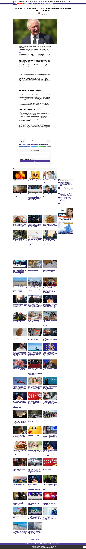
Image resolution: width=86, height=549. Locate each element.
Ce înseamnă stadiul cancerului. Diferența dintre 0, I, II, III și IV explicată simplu (19, 369)
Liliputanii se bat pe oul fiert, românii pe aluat (18, 337)
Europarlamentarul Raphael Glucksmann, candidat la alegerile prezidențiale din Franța (20, 195)
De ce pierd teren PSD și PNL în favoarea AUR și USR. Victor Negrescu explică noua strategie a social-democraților (66, 199)
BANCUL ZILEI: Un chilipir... (34, 435)
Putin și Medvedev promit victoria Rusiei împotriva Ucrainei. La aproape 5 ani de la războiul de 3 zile (19, 468)
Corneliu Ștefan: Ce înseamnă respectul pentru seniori (49, 419)
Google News (29, 141)
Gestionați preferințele (43, 543)
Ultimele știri (21, 1)
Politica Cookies (36, 543)
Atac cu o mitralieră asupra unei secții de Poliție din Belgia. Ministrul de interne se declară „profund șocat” (50, 502)
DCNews (15, 2)
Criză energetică (34, 1)
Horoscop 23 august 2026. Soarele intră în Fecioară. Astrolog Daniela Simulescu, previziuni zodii (66, 204)
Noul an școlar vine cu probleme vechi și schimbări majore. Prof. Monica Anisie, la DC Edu (34, 225)
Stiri (30, 6)
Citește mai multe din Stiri (35, 539)
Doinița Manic (45, 12)
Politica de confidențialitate (29, 543)
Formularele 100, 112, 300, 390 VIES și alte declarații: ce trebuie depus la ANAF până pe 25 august (50, 402)
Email (47, 146)
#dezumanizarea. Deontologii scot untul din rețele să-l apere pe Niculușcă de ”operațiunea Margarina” (39, 3)
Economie (40, 1)
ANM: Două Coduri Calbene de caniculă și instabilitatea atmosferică (34, 420)
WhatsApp (39, 146)
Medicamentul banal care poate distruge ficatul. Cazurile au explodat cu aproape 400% (19, 225)
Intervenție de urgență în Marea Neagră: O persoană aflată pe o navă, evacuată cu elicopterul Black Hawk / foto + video (34, 354)
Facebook (23, 146)
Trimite (35, 161)
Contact (49, 543)
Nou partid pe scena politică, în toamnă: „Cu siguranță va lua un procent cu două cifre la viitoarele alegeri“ (66, 184)
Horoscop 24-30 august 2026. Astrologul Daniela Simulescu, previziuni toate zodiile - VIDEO (34, 517)
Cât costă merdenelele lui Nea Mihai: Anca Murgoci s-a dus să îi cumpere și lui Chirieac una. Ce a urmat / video (50, 437)
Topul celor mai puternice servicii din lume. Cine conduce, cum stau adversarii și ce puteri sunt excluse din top (20, 502)
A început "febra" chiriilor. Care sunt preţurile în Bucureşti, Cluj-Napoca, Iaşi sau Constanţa (50, 181)
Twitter (32, 146)
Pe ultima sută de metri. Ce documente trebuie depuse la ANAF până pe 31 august (49, 270)
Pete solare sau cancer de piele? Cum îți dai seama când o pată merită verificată (19, 436)
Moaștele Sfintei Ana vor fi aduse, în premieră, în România (35, 269)
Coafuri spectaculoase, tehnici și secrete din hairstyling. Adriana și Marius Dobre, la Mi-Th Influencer (34, 502)
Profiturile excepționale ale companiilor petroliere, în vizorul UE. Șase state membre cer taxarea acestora (19, 486)
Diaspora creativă (46, 1)
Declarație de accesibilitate (56, 543)
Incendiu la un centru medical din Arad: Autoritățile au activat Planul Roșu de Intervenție (34, 402)
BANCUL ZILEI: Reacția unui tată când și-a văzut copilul (35, 180)
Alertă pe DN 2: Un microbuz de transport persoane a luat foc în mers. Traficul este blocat (34, 338)
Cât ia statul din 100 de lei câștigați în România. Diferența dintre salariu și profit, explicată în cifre (50, 338)
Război (29, 1)
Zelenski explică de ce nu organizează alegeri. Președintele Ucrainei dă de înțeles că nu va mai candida (35, 306)
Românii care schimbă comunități (55, 1)
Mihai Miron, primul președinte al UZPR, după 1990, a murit (19, 180)
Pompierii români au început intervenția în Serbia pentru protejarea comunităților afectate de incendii (19, 322)
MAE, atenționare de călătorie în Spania (19, 517)
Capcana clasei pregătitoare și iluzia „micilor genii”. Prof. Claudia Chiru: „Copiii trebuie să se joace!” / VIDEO (34, 322)
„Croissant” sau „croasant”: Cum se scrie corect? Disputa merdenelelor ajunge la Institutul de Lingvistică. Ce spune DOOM (19, 452)
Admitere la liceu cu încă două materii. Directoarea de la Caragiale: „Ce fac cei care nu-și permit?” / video (49, 518)
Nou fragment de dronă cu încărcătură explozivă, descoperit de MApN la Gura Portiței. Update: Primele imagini (20, 241)
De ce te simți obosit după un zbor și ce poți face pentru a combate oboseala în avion (20, 305)
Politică (26, 1)
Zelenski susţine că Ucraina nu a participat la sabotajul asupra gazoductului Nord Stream (50, 195)
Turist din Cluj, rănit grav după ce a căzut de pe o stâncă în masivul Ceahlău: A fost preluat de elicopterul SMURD (19, 388)
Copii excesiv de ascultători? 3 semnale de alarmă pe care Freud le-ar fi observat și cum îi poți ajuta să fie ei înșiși (35, 452)
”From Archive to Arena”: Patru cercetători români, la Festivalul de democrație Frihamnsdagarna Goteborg (35, 288)
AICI (32, 129)
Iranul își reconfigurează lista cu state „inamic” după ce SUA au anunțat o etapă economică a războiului (50, 388)
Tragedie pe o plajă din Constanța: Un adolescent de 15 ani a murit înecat (49, 468)
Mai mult (64, 1)
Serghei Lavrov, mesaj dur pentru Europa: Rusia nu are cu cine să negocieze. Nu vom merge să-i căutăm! (50, 370)
